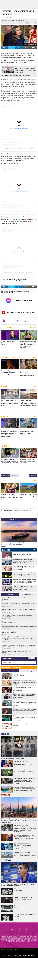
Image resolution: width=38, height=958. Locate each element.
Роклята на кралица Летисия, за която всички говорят (9, 342)
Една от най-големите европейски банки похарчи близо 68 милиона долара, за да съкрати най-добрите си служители (25, 828)
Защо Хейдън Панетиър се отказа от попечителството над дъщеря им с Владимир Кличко (23, 689)
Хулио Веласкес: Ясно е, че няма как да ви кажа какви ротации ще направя (17, 885)
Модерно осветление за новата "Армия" (24, 906)
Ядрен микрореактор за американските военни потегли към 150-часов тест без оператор (25, 854)
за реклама (17, 955)
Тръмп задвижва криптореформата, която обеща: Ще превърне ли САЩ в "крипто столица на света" (23, 588)
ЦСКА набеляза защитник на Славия (24, 915)
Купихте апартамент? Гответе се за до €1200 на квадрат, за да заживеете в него (9, 403)
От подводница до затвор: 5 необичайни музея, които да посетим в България (17, 544)
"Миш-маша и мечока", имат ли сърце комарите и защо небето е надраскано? (9, 461)
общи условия (8, 955)
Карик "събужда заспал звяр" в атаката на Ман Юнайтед (25, 898)
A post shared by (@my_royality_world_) (19, 211)
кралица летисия (8, 292)
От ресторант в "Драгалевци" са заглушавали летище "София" (25, 770)
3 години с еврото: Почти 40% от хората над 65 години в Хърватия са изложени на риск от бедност (24, 568)
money (6, 550)
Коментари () (32, 23)
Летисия (30, 221)
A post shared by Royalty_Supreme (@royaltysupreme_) (19, 272)
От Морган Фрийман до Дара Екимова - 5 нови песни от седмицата (8, 372)
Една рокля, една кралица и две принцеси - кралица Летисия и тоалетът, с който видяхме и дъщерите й (28, 344)
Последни (10, 594)
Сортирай (13, 475)
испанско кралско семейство (21, 291)
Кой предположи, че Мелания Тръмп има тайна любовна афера (24, 674)
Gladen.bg (31, 949)
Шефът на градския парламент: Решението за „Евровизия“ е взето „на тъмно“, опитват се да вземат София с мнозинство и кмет (9, 434)
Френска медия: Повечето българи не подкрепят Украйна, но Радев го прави (28, 432)
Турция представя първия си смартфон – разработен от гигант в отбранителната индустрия (24, 846)
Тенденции (3, 546)
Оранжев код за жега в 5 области (12, 758)
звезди (6, 291)
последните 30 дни (28, 671)
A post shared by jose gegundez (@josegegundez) (19, 148)
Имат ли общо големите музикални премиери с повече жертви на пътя (17, 615)
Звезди (15, 23)
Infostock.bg (4, 952)
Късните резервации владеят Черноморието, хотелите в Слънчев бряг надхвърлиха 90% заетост (28, 403)
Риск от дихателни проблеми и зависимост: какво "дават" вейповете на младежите (18, 631)
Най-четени (28, 594)
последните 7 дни (10, 671)
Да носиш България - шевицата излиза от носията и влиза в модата (9, 495)
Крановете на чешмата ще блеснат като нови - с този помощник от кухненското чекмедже (24, 682)
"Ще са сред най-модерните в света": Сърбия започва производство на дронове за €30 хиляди (25, 837)
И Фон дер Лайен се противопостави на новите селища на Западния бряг (23, 762)
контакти (31, 955)
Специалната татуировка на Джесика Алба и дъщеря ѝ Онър (19, 626)
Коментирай (32, 475)
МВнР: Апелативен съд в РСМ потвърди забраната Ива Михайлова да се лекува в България (24, 781)
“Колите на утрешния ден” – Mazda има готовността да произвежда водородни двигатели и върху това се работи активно (24, 703)
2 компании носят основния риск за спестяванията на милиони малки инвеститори (23, 554)
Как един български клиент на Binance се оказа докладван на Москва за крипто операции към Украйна (24, 574)
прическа (11, 291)
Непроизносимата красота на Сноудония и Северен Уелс (28, 495)
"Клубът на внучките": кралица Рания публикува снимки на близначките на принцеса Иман (24, 717)
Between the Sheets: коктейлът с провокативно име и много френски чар (18, 610)
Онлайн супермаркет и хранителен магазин (22, 724)
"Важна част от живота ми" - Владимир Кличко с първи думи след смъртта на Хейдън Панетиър (24, 696)
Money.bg (9, 949)
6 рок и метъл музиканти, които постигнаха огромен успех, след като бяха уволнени (19, 621)
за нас (24, 955)
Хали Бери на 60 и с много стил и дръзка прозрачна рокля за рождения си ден (24, 709)
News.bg (3, 949)
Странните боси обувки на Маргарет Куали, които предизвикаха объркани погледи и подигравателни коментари (17, 638)
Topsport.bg (24, 949)
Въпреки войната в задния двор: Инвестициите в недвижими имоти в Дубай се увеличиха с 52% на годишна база (18, 820)
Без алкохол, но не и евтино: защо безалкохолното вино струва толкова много (27, 373)
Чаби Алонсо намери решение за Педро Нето (25, 889)
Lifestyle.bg (17, 949)
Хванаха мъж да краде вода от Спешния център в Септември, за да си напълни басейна (24, 788)
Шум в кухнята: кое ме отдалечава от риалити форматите (27, 461)
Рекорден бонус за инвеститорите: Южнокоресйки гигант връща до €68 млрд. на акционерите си (23, 561)
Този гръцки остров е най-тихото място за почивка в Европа (17, 652)
